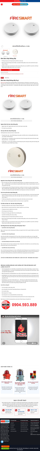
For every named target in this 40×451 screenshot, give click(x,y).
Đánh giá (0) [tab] (7, 77)
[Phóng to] (2, 46)
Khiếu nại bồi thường (24, 431)
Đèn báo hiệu (6, 72)
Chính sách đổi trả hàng (24, 429)
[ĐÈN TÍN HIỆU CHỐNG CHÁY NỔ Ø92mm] (7, 375)
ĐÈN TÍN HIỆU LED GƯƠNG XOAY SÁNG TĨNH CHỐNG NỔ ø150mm (20, 383)
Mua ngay (10, 69)
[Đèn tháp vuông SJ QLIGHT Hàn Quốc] (33, 375)
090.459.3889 (8, 409)
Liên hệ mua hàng (13, 431)
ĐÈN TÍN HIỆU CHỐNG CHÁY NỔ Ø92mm (7, 383)
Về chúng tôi (13, 425)
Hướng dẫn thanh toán (24, 425)
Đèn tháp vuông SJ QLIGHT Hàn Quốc (33, 383)
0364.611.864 (34, 409)
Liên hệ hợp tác (13, 429)
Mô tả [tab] (2, 77)
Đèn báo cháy (3, 82)
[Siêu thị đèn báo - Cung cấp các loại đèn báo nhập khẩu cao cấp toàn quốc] (20, 4)
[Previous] (3, 28)
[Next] (37, 28)
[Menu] (2, 4)
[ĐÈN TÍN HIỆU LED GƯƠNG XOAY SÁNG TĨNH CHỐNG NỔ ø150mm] (20, 375)
